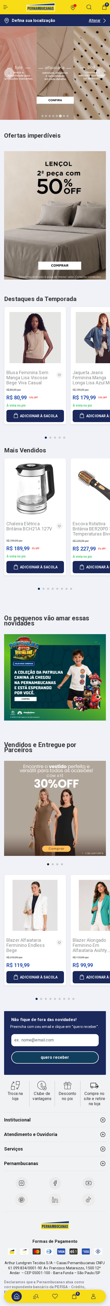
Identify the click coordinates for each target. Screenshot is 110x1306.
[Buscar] (36, 1296)
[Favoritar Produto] (59, 375)
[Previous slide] (9, 73)
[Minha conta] (93, 1296)
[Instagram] (21, 1183)
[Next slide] (101, 73)
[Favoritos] (55, 1296)
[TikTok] (88, 1199)
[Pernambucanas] (40, 7)
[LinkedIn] (55, 1199)
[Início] (17, 1296)
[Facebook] (55, 1183)
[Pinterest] (21, 1199)
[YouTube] (88, 1183)
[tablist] (55, 434)
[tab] (42, 116)
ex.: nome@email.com (34, 1040)
